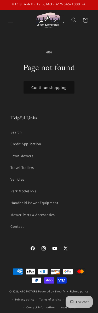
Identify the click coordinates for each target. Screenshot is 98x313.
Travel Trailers (22, 167)
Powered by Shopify (51, 291)
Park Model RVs (23, 191)
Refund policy (79, 291)
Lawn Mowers (21, 156)
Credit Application (25, 144)
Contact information (40, 307)
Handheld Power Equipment (34, 202)
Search (16, 132)
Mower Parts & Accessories (32, 214)
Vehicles (17, 179)
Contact (17, 226)
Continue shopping (49, 87)
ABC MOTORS (29, 291)
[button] (10, 20)
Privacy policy (24, 299)
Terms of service (50, 299)
